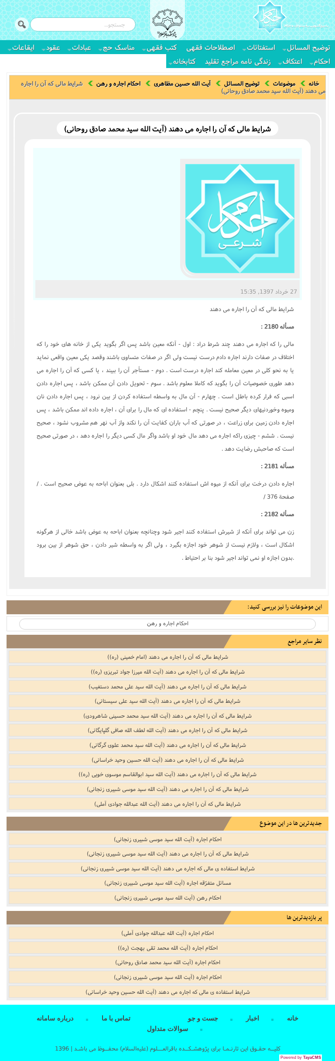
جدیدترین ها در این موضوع (291, 823)
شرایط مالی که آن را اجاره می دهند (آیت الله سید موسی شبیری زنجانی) (168, 788)
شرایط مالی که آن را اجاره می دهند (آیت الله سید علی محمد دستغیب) (167, 686)
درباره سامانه (55, 1018)
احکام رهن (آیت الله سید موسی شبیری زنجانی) (167, 897)
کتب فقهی (162, 46)
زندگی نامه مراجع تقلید (238, 60)
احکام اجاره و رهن (118, 83)
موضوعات (284, 83)
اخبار (252, 1018)
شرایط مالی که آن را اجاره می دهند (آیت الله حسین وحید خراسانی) (168, 759)
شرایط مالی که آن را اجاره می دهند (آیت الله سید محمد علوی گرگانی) (167, 744)
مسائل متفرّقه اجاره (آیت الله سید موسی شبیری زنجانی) (167, 882)
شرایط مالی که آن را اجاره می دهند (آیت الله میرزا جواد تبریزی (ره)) (168, 671)
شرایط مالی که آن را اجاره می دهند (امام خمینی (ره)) (167, 656)
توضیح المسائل (308, 46)
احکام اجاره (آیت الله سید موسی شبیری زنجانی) (168, 839)
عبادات (81, 46)
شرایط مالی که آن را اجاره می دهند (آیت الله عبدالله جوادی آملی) (167, 803)
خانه (314, 83)
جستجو (22, 24)
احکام (322, 60)
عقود (53, 46)
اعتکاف (292, 60)
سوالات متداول (167, 1028)
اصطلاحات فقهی (210, 46)
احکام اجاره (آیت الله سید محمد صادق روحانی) (167, 962)
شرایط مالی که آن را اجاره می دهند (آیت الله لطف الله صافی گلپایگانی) (167, 730)
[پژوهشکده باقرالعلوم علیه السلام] (167, 24)
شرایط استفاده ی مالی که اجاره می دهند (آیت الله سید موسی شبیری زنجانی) (168, 868)
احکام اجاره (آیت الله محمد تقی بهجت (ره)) (168, 947)
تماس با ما (116, 1018)
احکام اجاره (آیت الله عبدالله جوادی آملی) (167, 932)
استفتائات (261, 46)
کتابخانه (184, 60)
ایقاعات (23, 46)
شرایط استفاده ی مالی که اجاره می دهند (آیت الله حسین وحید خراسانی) (167, 991)
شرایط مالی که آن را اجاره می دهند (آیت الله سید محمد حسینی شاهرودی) (167, 715)
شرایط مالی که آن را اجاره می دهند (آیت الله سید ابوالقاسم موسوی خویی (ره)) (167, 774)
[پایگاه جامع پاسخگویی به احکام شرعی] (290, 18)
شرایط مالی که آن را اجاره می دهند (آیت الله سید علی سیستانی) (167, 700)
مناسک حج (119, 46)
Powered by (300, 1057)
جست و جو (203, 1018)
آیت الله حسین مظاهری (182, 83)
